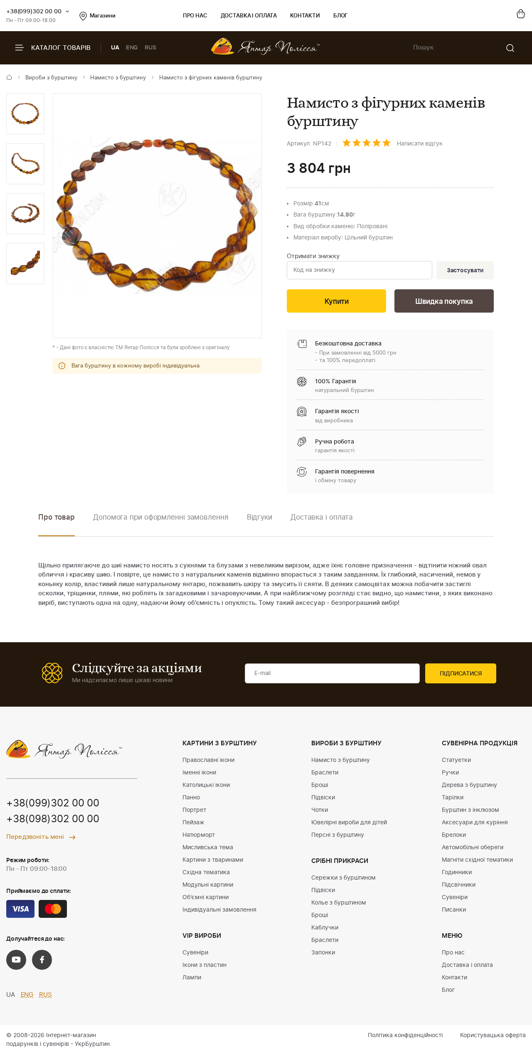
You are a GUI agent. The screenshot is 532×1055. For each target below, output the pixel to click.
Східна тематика (206, 872)
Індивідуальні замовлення (219, 910)
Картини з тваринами (212, 860)
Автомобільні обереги (472, 847)
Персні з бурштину (337, 835)
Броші (319, 785)
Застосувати (465, 271)
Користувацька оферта (493, 1035)
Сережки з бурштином (343, 878)
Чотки (319, 810)
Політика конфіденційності (405, 1035)
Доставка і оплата (249, 16)
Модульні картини (207, 885)
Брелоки (454, 835)
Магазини (103, 16)
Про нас (195, 16)
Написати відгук (420, 144)
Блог (340, 16)
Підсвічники (458, 885)
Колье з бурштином (338, 903)
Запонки (323, 953)
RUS (150, 48)
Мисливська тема (207, 847)
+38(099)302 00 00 (34, 12)
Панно (191, 798)
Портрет (194, 810)
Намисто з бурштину (118, 78)
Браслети (324, 773)
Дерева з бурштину (469, 785)
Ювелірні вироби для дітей (349, 823)
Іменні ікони (199, 773)
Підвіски (323, 798)
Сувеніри (195, 953)
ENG (132, 48)
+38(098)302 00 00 (52, 819)
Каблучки (324, 928)
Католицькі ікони (206, 785)
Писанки (454, 910)
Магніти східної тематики (477, 860)
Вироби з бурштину (51, 78)
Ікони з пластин (204, 965)
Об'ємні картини (205, 897)
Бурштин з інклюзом (470, 810)
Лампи (191, 978)
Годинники (457, 872)
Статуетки (456, 760)
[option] (25, 114)
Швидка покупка (444, 301)
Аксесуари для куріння (475, 823)
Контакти (305, 16)
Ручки (450, 773)
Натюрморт (198, 835)
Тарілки (452, 798)
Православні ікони (208, 760)
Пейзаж (193, 823)
